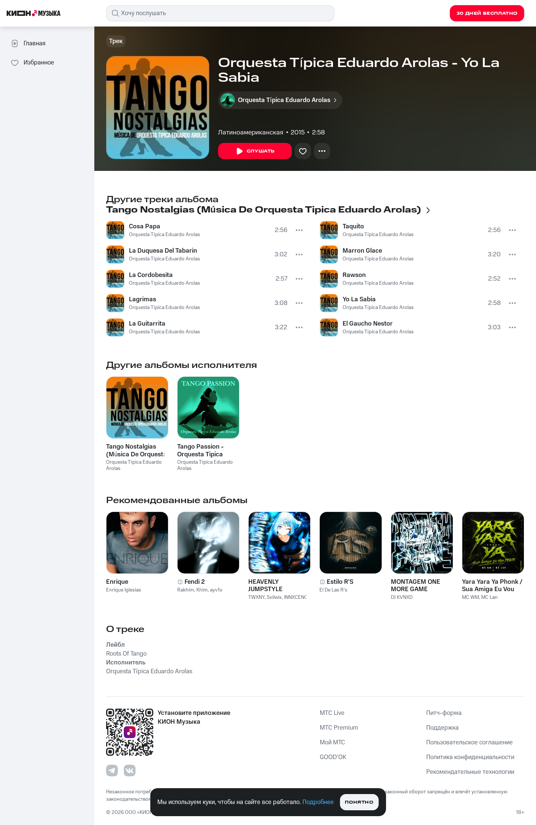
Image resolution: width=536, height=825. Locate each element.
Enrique (117, 582)
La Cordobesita (151, 275)
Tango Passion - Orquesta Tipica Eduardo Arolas (200, 450)
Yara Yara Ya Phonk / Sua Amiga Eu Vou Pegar (492, 585)
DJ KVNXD (402, 597)
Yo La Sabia (359, 299)
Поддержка (442, 727)
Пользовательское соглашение (469, 742)
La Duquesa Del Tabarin (163, 250)
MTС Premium (339, 727)
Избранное (39, 62)
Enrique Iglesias (123, 590)
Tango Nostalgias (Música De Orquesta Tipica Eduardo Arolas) (136, 450)
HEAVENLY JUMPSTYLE (265, 585)
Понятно (359, 802)
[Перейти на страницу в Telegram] (112, 770)
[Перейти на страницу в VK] (130, 770)
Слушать (261, 151)
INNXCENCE (297, 597)
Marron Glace (362, 250)
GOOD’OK (333, 757)
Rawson (354, 275)
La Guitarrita (147, 323)
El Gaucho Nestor (368, 323)
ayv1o (216, 590)
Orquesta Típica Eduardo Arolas (164, 234)
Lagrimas (142, 299)
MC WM (470, 597)
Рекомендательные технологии (470, 772)
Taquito (353, 226)
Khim (202, 590)
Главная (34, 43)
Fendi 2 (195, 582)
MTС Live (332, 713)
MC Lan (489, 597)
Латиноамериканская (250, 132)
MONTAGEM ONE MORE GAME (415, 585)
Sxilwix (274, 597)
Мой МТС (332, 742)
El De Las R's (333, 590)
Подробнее (318, 802)
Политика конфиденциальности (470, 757)
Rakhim (185, 590)
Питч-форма (444, 713)
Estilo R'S (340, 582)
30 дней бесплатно (487, 13)
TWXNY (256, 597)
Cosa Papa (144, 226)
